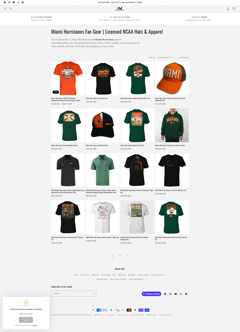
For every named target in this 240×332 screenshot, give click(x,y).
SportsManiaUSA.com (63, 315)
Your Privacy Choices (118, 279)
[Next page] (127, 255)
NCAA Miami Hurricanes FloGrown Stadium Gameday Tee (134, 238)
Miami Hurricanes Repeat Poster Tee (132, 145)
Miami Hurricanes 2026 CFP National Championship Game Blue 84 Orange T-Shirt (65, 99)
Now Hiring (105, 275)
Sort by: (152, 57)
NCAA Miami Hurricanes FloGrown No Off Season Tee (67, 238)
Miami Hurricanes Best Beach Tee (97, 98)
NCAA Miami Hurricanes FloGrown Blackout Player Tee (136, 191)
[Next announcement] (165, 2)
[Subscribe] (93, 294)
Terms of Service (157, 275)
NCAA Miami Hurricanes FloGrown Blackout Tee (170, 190)
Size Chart (122, 275)
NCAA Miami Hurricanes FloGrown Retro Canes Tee (102, 237)
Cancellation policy (165, 315)
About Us (95, 275)
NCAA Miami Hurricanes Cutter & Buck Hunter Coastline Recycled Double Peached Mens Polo (101, 191)
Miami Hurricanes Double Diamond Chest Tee (135, 98)
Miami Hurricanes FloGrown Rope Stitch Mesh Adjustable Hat (170, 99)
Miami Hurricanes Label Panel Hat (97, 145)
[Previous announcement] (74, 2)
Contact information (137, 315)
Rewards (131, 275)
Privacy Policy (143, 275)
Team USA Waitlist (136, 279)
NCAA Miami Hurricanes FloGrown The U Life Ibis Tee (171, 238)
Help (76, 275)
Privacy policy (110, 315)
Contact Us (84, 275)
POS (72, 315)
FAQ (114, 275)
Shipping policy (151, 315)
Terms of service (122, 315)
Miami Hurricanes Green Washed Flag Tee (64, 145)
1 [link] (113, 255)
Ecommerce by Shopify (84, 315)
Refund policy (102, 279)
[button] (5, 8)
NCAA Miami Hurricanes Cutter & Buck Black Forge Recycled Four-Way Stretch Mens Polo (68, 191)
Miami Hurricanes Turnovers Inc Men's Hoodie (170, 145)
